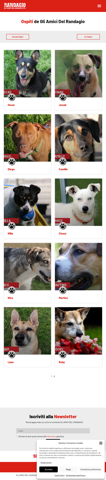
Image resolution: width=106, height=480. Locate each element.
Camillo (63, 169)
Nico (10, 297)
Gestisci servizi (46, 463)
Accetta (48, 469)
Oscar (11, 104)
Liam (11, 362)
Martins (63, 297)
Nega (68, 469)
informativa (51, 436)
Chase (62, 233)
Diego (11, 169)
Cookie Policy (60, 475)
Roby (62, 362)
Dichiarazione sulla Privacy (76, 475)
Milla (10, 233)
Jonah (62, 104)
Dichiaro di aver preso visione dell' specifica (41, 436)
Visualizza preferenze (90, 469)
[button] (101, 443)
